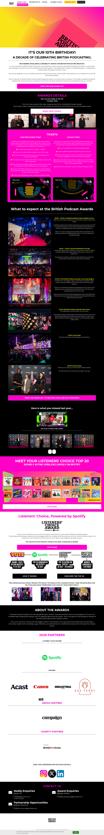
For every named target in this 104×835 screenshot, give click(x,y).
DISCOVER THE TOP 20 (74, 576)
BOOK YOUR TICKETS (52, 111)
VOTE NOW (52, 507)
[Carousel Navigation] (52, 451)
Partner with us (34, 2)
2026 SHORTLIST (23, 4)
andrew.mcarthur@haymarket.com (26, 808)
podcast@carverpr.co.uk (22, 797)
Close (75, 832)
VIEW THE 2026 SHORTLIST (52, 86)
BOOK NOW (81, 2)
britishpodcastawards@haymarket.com (71, 797)
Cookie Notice (24, 833)
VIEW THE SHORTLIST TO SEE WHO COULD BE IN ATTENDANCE (52, 398)
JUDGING (45, 2)
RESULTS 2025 (22, 2)
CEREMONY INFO (70, 2)
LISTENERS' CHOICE (56, 2)
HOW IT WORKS (30, 576)
